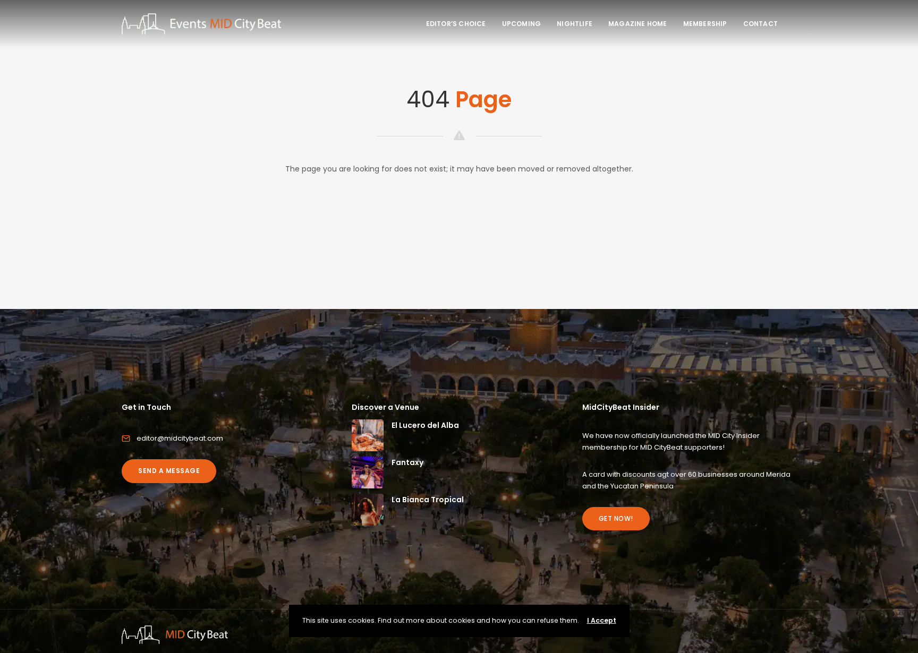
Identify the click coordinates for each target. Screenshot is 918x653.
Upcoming (521, 23)
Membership (705, 23)
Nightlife (574, 23)
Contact (760, 23)
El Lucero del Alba (425, 425)
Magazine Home (637, 23)
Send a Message (169, 470)
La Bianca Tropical (428, 499)
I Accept (601, 620)
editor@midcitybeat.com (180, 438)
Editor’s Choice (456, 23)
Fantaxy (407, 462)
